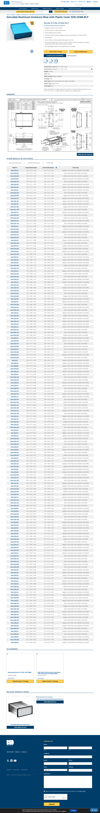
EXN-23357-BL (15, 483)
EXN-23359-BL (15, 363)
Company (46, 753)
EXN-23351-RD (15, 220)
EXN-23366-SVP (15, 628)
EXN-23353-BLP (15, 276)
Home (8, 14)
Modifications (47, 8)
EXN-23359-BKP (15, 352)
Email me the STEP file (85, 154)
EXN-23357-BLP (15, 500)
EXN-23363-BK (15, 536)
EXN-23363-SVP (15, 558)
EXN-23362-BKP (15, 421)
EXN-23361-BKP (15, 408)
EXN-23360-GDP (14, 377)
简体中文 (89, 1)
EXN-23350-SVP (15, 181)
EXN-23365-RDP (14, 597)
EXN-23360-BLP (15, 388)
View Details (11, 678)
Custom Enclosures (74, 8)
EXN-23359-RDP (14, 346)
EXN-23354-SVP (15, 285)
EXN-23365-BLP (15, 589)
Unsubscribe (24, 769)
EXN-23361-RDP (14, 402)
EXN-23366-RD (15, 637)
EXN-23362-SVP (15, 441)
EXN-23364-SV (15, 581)
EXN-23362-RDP (14, 438)
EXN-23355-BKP (15, 315)
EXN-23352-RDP (14, 229)
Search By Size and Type (61, 11)
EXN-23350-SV (15, 170)
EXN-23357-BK (15, 486)
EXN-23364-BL (15, 575)
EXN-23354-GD (15, 307)
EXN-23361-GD (15, 410)
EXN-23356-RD (15, 449)
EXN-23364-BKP (15, 564)
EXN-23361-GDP (14, 413)
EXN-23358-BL (15, 528)
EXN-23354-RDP (14, 290)
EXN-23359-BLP (15, 349)
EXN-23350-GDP (14, 192)
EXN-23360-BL (15, 374)
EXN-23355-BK (15, 318)
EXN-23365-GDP (14, 609)
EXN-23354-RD (15, 287)
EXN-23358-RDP (14, 514)
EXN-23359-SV (15, 338)
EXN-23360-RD (15, 382)
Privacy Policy (16, 769)
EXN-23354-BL (15, 301)
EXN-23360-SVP (15, 391)
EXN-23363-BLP (15, 556)
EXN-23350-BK (15, 184)
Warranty (9, 769)
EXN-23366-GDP (14, 620)
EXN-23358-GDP (14, 519)
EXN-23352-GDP (14, 243)
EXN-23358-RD (15, 511)
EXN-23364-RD (15, 583)
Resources (35, 8)
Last (69, 750)
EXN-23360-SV (15, 385)
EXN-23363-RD (15, 547)
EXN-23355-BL (15, 313)
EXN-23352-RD (15, 232)
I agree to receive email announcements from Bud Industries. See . (65, 791)
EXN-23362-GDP (14, 427)
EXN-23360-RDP (14, 380)
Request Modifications (80, 51)
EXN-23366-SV (15, 631)
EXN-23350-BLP (15, 173)
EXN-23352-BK (15, 251)
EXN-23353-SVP (15, 268)
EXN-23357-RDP (14, 491)
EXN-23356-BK (15, 472)
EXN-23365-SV (15, 592)
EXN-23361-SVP (15, 405)
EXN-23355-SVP (15, 332)
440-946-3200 (65, 1)
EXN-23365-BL (15, 600)
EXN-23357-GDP (14, 480)
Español (95, 1)
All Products (23, 8)
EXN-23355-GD (15, 321)
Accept (73, 810)
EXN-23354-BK (15, 299)
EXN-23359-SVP (15, 343)
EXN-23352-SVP (15, 234)
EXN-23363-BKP (15, 539)
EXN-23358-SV (15, 508)
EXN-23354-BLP (15, 293)
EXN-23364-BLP (15, 578)
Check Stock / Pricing (56, 51)
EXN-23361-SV (15, 396)
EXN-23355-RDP (14, 335)
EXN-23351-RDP (14, 218)
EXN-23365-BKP (15, 606)
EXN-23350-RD (15, 179)
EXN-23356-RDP (14, 455)
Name (46, 744)
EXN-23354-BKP (15, 296)
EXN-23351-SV (15, 212)
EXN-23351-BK (15, 198)
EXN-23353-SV (15, 271)
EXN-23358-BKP (15, 530)
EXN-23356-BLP (15, 452)
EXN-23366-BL (15, 642)
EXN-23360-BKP (15, 368)
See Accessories (71, 55)
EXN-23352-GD (15, 246)
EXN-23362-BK (15, 430)
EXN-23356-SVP (15, 461)
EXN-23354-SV (15, 282)
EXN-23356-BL (15, 469)
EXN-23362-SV (15, 435)
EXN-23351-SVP (15, 223)
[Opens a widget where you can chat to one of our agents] (94, 810)
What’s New (60, 8)
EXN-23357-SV (15, 497)
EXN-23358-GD (15, 525)
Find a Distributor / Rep (77, 11)
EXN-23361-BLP (15, 399)
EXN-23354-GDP (14, 304)
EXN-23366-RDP (14, 639)
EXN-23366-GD (15, 625)
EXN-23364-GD (15, 572)
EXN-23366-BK (15, 623)
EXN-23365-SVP (15, 603)
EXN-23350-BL (15, 190)
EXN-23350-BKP (15, 195)
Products (13, 14)
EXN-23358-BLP (15, 516)
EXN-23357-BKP (15, 489)
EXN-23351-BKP (15, 206)
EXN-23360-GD (15, 371)
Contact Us (81, 1)
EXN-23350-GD (15, 187)
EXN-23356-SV (15, 458)
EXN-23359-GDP (14, 357)
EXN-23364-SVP (15, 561)
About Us (73, 1)
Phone (71, 760)
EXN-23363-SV (15, 553)
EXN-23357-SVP (15, 502)
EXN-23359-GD (15, 354)
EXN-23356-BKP (15, 466)
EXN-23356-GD (15, 463)
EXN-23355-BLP (15, 329)
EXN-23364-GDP (14, 567)
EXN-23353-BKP (15, 265)
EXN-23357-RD (15, 494)
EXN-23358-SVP (15, 505)
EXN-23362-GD (15, 424)
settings (64, 811)
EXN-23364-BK (15, 569)
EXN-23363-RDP (14, 550)
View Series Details (20, 727)
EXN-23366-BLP (15, 634)
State (45, 767)
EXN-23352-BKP (15, 248)
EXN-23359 (15, 360)
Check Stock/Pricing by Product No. (25, 11)
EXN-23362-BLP (15, 444)
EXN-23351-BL (15, 204)
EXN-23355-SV (15, 327)
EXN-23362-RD (15, 447)
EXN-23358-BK (15, 522)
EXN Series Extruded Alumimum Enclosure (40, 14)
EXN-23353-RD (15, 279)
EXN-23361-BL (15, 416)
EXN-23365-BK (15, 611)
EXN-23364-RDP (14, 586)
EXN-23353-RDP (14, 273)
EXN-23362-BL (15, 433)
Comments (47, 773)
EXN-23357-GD (15, 477)
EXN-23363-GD (15, 544)
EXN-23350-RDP (14, 176)
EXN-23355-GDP (14, 310)
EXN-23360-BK (15, 366)
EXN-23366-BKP (15, 617)
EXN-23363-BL (15, 533)
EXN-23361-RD (15, 394)
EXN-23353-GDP (14, 254)
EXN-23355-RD (15, 324)
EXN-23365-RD (15, 595)
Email (46, 760)
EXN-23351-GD (15, 201)
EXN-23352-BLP (15, 237)
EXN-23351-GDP (14, 209)
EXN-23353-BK (15, 262)
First (45, 750)
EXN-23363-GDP (14, 542)
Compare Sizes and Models (55, 55)
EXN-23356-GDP (14, 475)
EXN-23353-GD (15, 260)
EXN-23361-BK (15, 419)
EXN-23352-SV (15, 226)
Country (71, 767)
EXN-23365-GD (15, 614)
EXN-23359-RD (15, 340)
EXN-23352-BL (15, 240)
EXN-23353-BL (15, 257)
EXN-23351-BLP (15, 215)
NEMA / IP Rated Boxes (22, 14)
